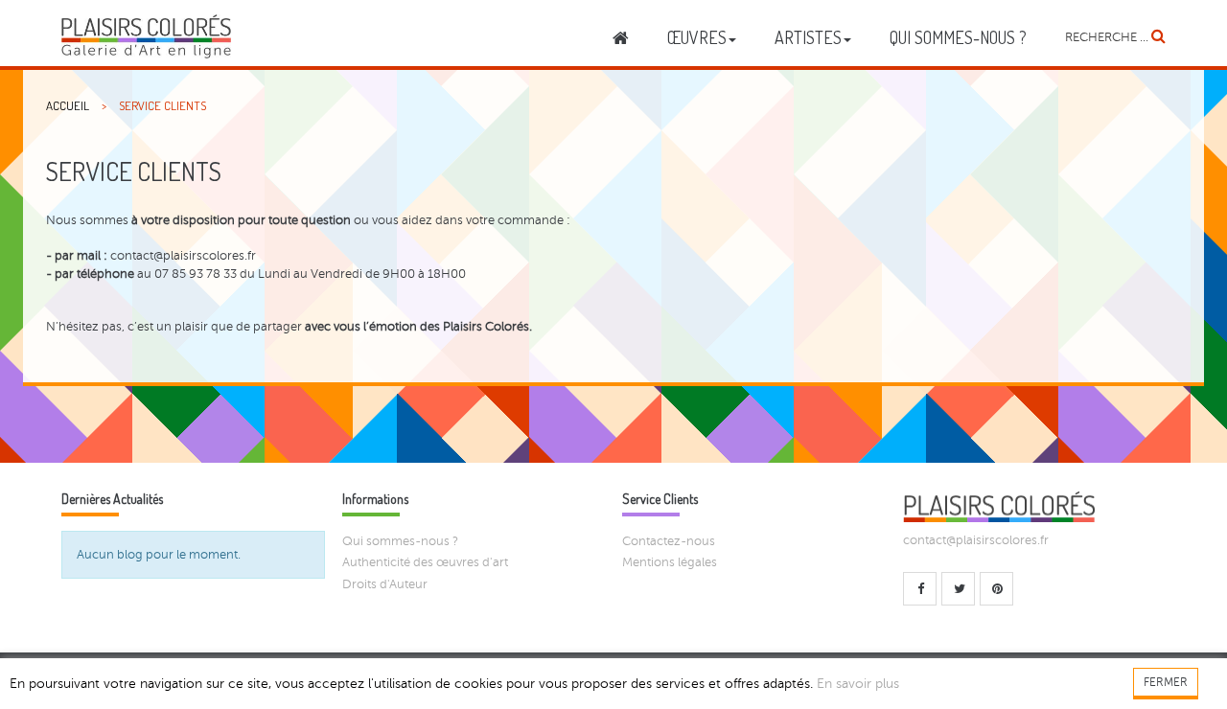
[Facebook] (920, 589)
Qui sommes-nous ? (400, 541)
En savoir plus (858, 683)
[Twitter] (958, 589)
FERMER (1166, 682)
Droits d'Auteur (385, 584)
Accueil (67, 105)
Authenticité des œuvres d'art (425, 562)
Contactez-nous (668, 541)
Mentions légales (669, 562)
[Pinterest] (996, 589)
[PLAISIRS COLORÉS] (146, 36)
